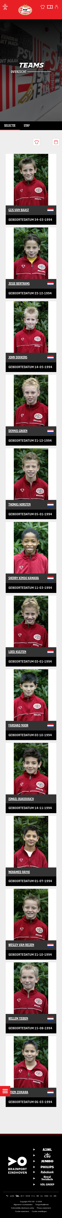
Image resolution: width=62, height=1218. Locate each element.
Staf (27, 125)
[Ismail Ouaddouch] (31, 768)
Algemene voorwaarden (23, 1204)
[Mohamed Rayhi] (31, 841)
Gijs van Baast (18, 210)
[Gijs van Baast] (31, 179)
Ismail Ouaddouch (21, 799)
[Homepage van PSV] (25, 9)
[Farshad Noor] (31, 695)
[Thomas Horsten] (31, 474)
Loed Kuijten (17, 651)
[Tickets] (49, 6)
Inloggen (56, 6)
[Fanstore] (42, 6)
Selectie (10, 125)
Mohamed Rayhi (19, 872)
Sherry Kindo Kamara (23, 578)
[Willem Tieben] (31, 988)
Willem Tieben (18, 1018)
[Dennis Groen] (31, 400)
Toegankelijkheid (42, 1204)
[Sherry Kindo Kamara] (31, 548)
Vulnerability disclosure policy (22, 1208)
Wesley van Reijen (21, 945)
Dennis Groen (17, 431)
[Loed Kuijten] (31, 621)
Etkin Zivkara (18, 1092)
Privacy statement (44, 1208)
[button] (5, 1091)
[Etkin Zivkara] (31, 1062)
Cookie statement (22, 1211)
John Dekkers (17, 357)
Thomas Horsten (19, 504)
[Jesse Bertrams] (31, 253)
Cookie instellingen (39, 1211)
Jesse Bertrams (19, 283)
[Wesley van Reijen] (31, 914)
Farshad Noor (18, 725)
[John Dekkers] (31, 327)
